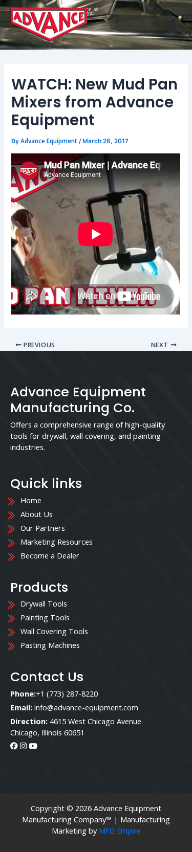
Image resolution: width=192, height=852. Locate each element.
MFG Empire (120, 830)
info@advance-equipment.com (86, 707)
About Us (36, 514)
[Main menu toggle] (171, 24)
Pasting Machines (50, 645)
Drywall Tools (43, 603)
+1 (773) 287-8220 (67, 693)
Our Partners (43, 528)
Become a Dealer (49, 555)
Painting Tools (45, 617)
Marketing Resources (56, 541)
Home (32, 500)
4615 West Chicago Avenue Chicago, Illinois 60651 (75, 726)
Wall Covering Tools (54, 631)
